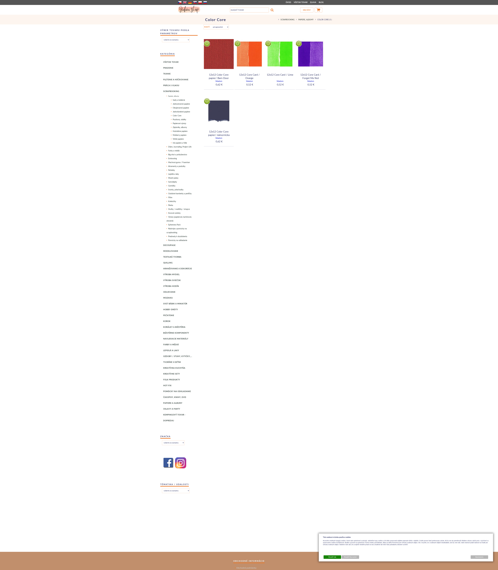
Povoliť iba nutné (350, 557)
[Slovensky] (195, 2)
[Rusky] (205, 2)
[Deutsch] (190, 2)
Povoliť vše (332, 557)
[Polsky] (200, 2)
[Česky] (180, 2)
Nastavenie (479, 557)
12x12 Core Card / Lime (280, 74)
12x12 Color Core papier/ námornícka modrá (219, 135)
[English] (185, 2)
